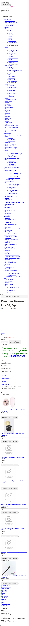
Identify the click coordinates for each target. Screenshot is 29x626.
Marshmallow (12, 90)
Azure (10, 30)
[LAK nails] (14, 590)
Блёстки (7, 102)
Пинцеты (7, 250)
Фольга (7, 121)
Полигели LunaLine (13, 176)
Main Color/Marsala (13, 58)
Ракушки (7, 116)
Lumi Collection (12, 54)
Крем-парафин (9, 281)
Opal (10, 94)
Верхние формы (9, 181)
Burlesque (11, 48)
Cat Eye (10, 33)
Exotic (10, 44)
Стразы (7, 119)
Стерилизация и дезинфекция (12, 265)
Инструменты (7, 133)
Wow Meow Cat (12, 74)
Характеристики (6, 378)
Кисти (6, 136)
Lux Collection (12, 56)
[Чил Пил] (14, 591)
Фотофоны (8, 215)
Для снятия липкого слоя (11, 128)
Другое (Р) (8, 222)
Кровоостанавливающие (11, 131)
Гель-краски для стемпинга (12, 255)
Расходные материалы (10, 235)
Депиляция (8, 238)
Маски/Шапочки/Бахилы (11, 239)
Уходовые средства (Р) (11, 233)
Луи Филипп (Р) (9, 227)
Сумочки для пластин (10, 262)
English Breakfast (13, 42)
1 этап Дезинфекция (10, 267)
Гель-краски (8, 105)
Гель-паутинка (9, 107)
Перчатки (7, 242)
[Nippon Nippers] (14, 604)
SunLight (11, 73)
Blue (10, 31)
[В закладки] (1, 330)
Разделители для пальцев (12, 245)
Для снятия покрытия (10, 130)
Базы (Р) (7, 218)
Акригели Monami (13, 171)
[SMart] (14, 593)
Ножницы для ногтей (10, 148)
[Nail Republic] (14, 588)
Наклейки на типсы (10, 210)
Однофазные (12, 79)
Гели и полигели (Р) (10, 219)
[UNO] (14, 602)
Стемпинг (6, 253)
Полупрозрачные (13, 81)
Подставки (8, 213)
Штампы (7, 264)
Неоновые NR (12, 76)
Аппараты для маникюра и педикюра (14, 202)
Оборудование (8, 199)
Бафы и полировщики (14, 151)
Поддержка (4, 608)
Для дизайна (12, 139)
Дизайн (6, 98)
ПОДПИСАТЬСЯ (18, 356)
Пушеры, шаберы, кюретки (12, 158)
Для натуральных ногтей (15, 155)
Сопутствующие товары (11, 196)
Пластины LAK (9, 259)
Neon (10, 91)
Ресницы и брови (8, 247)
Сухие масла (12, 290)
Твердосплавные (13, 165)
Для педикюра (9, 279)
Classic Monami (12, 51)
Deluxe (10, 88)
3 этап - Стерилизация (11, 270)
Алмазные (11, 161)
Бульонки (7, 104)
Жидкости (6, 124)
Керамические (12, 162)
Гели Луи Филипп (13, 193)
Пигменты (7, 113)
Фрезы (7, 159)
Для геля (11, 138)
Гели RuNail (11, 191)
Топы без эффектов (10, 24)
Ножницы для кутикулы (11, 147)
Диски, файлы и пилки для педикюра (14, 135)
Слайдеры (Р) (8, 230)
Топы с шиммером (10, 25)
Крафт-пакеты (12, 271)
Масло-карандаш (13, 288)
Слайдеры (8, 118)
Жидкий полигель (9, 195)
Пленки (7, 115)
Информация (4, 607)
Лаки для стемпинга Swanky (12, 256)
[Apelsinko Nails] (14, 585)
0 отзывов (4, 344)
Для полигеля (12, 141)
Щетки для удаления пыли (12, 167)
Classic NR (11, 68)
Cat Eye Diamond (13, 87)
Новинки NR (12, 78)
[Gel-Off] (14, 599)
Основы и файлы (13, 156)
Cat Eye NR (11, 67)
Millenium (11, 59)
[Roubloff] (14, 598)
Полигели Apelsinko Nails (15, 173)
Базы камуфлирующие (11, 22)
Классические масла (14, 287)
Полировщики (12, 164)
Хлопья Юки (8, 122)
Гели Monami (12, 188)
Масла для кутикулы (10, 285)
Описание (4, 375)
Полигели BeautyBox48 (14, 175)
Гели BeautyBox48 (13, 185)
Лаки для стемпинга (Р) (11, 224)
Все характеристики (6, 371)
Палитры (7, 211)
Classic (10, 38)
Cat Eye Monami (13, 50)
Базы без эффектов (10, 21)
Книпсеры (7, 142)
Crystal (10, 39)
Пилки (7, 150)
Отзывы (4, 381)
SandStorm (11, 96)
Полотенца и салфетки (11, 244)
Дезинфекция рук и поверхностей (14, 276)
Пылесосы (8, 205)
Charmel (11, 34)
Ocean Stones (12, 93)
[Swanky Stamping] (14, 587)
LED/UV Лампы (9, 201)
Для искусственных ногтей (15, 153)
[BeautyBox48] (14, 596)
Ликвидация (8, 225)
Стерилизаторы (12, 275)
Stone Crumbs (12, 71)
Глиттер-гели (12, 62)
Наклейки (7, 110)
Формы (7, 198)
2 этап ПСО (8, 268)
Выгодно (3, 610)
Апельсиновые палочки (11, 236)
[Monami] (14, 595)
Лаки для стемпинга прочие (12, 258)
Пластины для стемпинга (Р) (12, 228)
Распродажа (7, 216)
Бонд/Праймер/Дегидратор (12, 125)
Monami (7, 47)
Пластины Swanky (10, 261)
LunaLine (7, 84)
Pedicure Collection (13, 61)
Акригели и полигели (10, 170)
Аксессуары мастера (10, 208)
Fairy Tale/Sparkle (13, 53)
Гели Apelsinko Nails (14, 184)
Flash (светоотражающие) (15, 70)
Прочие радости (8, 207)
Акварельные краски (10, 99)
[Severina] (14, 605)
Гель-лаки (6, 27)
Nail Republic (8, 65)
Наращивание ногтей (9, 168)
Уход (5, 278)
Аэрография (8, 101)
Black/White (11, 85)
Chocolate (11, 36)
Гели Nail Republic (13, 190)
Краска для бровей (10, 248)
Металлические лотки (14, 273)
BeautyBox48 (8, 28)
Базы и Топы (7, 19)
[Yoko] (14, 601)
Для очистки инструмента (11, 127)
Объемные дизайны (10, 111)
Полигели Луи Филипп (14, 178)
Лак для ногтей (9, 284)
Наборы (7, 108)
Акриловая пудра (9, 179)
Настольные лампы (10, 204)
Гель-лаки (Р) (8, 221)
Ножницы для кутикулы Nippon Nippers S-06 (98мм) (14, 552)
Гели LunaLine (12, 187)
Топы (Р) (7, 231)
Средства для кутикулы (11, 291)
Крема (7, 282)
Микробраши (8, 241)
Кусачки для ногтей (10, 145)
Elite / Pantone (12, 41)
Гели (6, 182)
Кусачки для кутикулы (10, 144)
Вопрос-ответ (5, 384)
